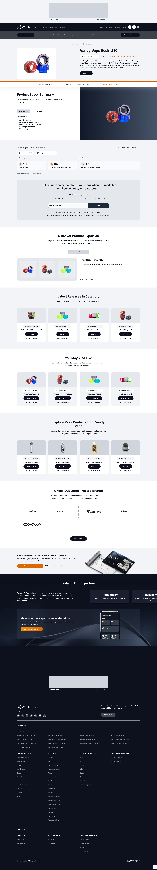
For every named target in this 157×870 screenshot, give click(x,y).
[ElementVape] (93, 511)
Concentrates (52, 777)
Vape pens (52, 816)
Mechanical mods (54, 800)
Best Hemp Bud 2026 (24, 747)
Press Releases (22, 777)
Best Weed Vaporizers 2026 (26, 743)
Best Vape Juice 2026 (118, 735)
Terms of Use (84, 844)
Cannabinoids (84, 777)
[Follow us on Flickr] (44, 715)
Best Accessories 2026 (56, 747)
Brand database (116, 761)
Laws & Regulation (23, 757)
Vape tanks (52, 808)
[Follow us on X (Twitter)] (35, 715)
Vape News (21, 761)
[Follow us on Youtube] (18, 715)
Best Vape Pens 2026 (87, 735)
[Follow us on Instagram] (22, 715)
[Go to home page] (27, 27)
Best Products (23, 731)
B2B (81, 757)
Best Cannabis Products (56, 743)
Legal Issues (21, 769)
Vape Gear (83, 781)
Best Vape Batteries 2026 (88, 739)
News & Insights (24, 753)
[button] (138, 27)
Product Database (74, 44)
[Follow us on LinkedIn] (40, 715)
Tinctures (51, 812)
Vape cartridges (53, 820)
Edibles (50, 781)
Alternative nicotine (54, 804)
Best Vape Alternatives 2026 (57, 739)
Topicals (51, 757)
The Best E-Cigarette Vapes (26, 735)
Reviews (52, 753)
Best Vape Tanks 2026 (24, 739)
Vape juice (51, 773)
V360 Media (117, 27)
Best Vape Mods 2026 (55, 735)
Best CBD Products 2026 (119, 743)
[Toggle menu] (134, 27)
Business (20, 793)
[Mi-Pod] (124, 511)
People (19, 789)
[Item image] (28, 269)
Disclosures (84, 851)
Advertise (100, 27)
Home (65, 44)
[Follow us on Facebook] (27, 715)
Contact (124, 27)
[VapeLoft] (32, 511)
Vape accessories (54, 769)
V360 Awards (108, 27)
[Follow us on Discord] (31, 715)
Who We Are (21, 840)
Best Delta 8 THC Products (89, 743)
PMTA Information (23, 785)
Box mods (51, 785)
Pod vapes (52, 761)
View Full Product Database (127, 147)
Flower (50, 793)
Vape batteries (53, 765)
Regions (19, 781)
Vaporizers (52, 789)
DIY (81, 761)
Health (19, 796)
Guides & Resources (88, 753)
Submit (98, 205)
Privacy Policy (84, 840)
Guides (82, 773)
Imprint (82, 847)
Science (19, 773)
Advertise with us (102, 19)
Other (81, 769)
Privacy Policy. (95, 212)
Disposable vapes (54, 796)
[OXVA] (32, 524)
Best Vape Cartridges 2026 (120, 739)
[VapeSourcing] (63, 511)
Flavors (19, 765)
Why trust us (21, 844)
